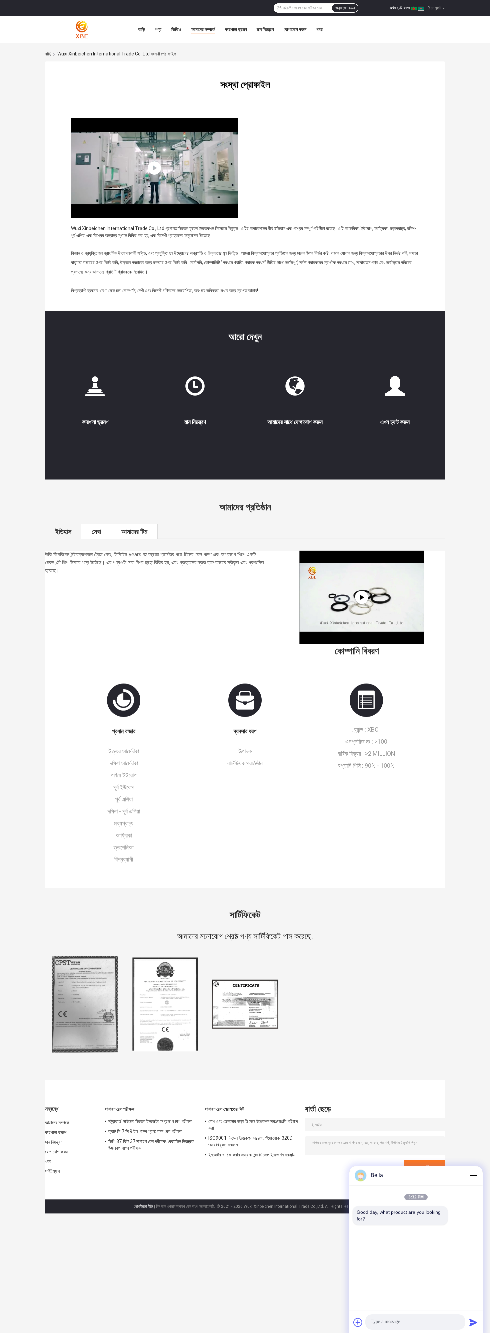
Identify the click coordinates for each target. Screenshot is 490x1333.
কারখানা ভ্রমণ (236, 29)
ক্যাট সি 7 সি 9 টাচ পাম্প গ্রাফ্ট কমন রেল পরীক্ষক (145, 1131)
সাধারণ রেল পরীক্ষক (119, 1109)
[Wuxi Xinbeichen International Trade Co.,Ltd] (81, 29)
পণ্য (158, 29)
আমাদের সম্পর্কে (203, 29)
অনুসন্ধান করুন (345, 8)
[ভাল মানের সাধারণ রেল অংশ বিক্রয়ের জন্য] (85, 1004)
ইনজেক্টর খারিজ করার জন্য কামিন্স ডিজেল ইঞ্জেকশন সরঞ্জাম (251, 1154)
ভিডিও (176, 29)
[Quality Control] (195, 389)
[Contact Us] (295, 389)
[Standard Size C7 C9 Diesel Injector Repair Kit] (361, 597)
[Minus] (473, 1175)
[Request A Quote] (395, 386)
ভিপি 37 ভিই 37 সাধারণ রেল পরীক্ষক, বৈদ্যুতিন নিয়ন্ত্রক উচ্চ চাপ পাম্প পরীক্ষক (151, 1145)
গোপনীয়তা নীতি (143, 1206)
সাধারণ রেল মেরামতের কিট (225, 1109)
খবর (319, 29)
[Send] (473, 1322)
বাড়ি (141, 29)
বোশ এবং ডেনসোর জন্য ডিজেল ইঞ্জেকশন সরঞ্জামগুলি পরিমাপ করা (253, 1125)
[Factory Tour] (95, 389)
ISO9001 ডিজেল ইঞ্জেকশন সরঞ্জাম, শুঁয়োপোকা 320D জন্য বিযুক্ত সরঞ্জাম (250, 1141)
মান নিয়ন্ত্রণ (265, 29)
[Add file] (358, 1322)
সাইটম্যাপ (52, 1171)
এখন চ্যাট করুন (400, 7)
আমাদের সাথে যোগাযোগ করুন (295, 421)
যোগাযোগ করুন (295, 29)
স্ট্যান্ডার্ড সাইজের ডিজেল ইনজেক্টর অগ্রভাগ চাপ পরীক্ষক (150, 1121)
